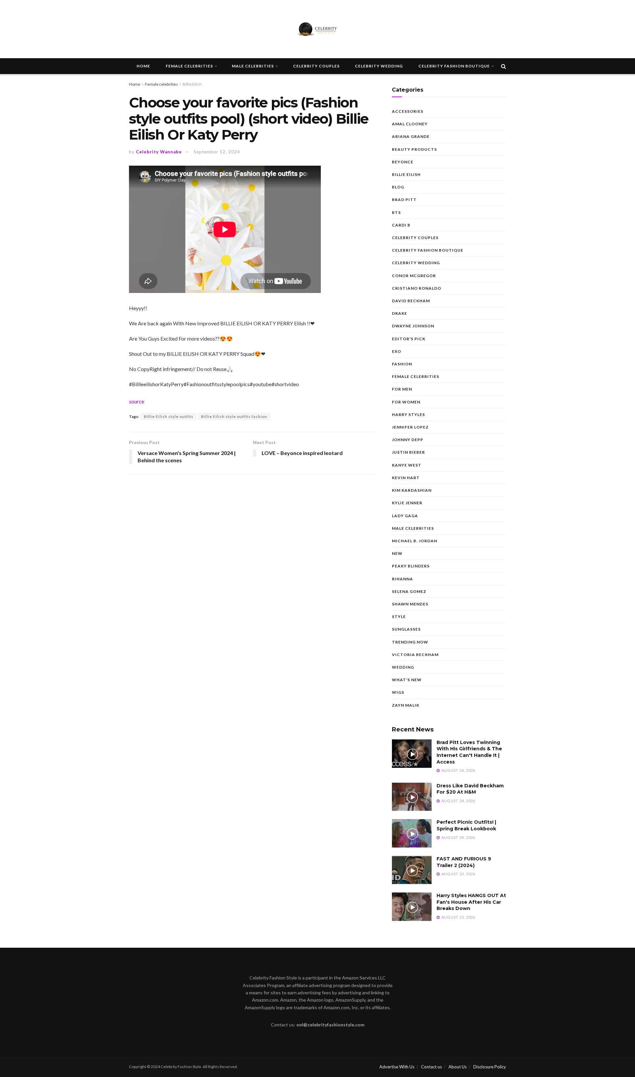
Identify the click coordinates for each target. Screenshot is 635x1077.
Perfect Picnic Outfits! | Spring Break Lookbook (466, 825)
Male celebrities (253, 65)
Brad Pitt (404, 199)
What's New (407, 679)
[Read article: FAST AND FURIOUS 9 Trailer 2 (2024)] (412, 870)
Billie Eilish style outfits (168, 416)
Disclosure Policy (489, 1066)
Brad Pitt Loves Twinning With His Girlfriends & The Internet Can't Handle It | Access (469, 752)
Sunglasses (406, 629)
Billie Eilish (192, 84)
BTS (396, 212)
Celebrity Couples (316, 65)
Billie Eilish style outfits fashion (234, 416)
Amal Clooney (410, 123)
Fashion (402, 363)
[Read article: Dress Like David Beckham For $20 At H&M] (412, 797)
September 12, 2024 (217, 151)
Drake (399, 313)
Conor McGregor (414, 275)
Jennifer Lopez (410, 427)
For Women (406, 401)
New (397, 553)
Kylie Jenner (407, 502)
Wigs (398, 692)
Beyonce (402, 161)
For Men (402, 389)
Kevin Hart (406, 477)
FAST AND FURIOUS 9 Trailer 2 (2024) (464, 862)
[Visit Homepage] (317, 29)
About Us (457, 1066)
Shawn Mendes (410, 603)
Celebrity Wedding (379, 65)
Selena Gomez (409, 591)
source (136, 401)
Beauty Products (414, 149)
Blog (398, 187)
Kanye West (406, 465)
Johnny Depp (407, 439)
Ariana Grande (411, 136)
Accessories (407, 111)
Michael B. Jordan (414, 540)
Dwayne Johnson (413, 325)
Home (143, 65)
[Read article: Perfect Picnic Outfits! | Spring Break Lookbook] (412, 833)
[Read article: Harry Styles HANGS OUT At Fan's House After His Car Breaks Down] (412, 906)
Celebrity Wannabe (159, 151)
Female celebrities (189, 65)
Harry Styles (408, 414)
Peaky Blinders (411, 565)
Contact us (431, 1066)
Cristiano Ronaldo (416, 288)
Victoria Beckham (415, 654)
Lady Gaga (405, 515)
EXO (396, 351)
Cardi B (401, 225)
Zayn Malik (405, 705)
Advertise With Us (396, 1066)
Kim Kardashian (412, 490)
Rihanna (402, 578)
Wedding (403, 667)
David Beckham (411, 300)
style (399, 616)
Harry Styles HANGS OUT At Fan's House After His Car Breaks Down (471, 901)
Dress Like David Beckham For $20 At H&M (470, 789)
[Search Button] (503, 66)
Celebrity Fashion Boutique (454, 65)
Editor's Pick (408, 338)
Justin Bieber (408, 452)
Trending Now (410, 642)
